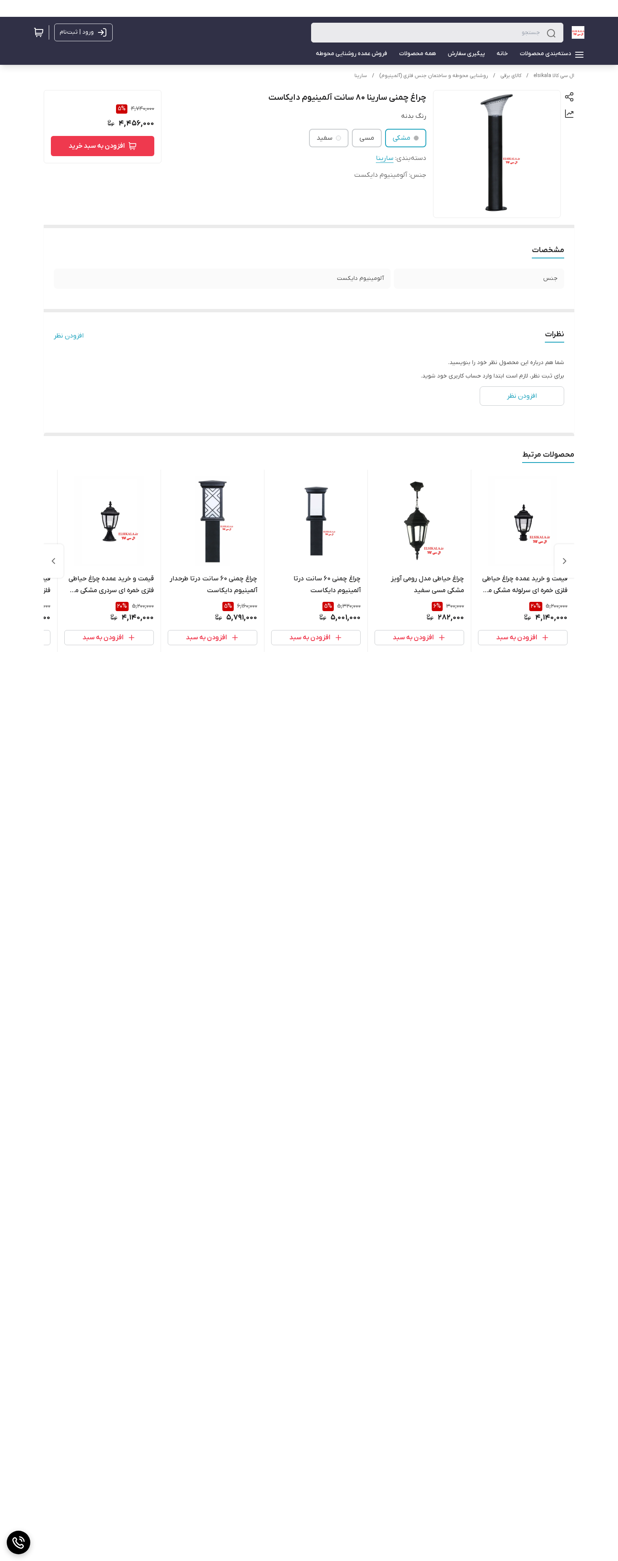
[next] (53, 561)
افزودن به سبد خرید (97, 146)
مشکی (401, 138)
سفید (325, 138)
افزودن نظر (69, 336)
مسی (366, 138)
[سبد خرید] (39, 32)
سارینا (360, 75)
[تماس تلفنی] (18, 1542)
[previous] (565, 561)
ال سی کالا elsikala (553, 75)
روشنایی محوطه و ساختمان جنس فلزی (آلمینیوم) (433, 75)
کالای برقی (510, 75)
